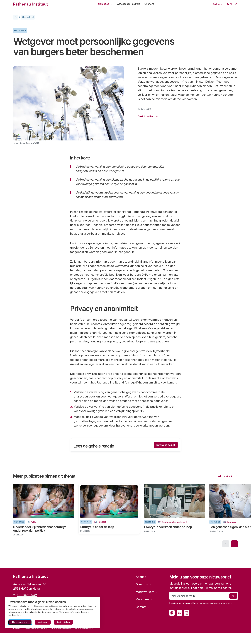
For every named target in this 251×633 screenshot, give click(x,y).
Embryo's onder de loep (97, 527)
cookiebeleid (14, 615)
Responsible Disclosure (36, 628)
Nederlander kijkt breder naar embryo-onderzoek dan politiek (40, 528)
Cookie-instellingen (84, 628)
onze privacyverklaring (187, 603)
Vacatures (142, 599)
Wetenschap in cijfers (128, 4)
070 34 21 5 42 (27, 595)
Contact (141, 607)
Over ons (149, 4)
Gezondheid (28, 17)
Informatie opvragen (61, 628)
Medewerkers (145, 592)
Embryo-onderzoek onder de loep (168, 527)
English (236, 4)
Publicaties (103, 4)
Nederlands (231, 4)
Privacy (16, 628)
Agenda (141, 576)
